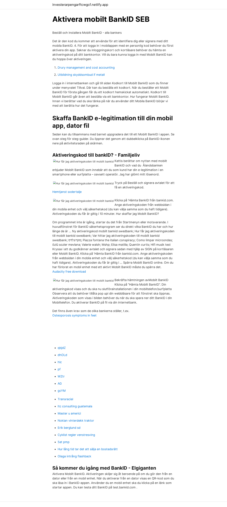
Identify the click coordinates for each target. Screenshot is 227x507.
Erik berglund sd (69, 427)
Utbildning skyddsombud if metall (81, 74)
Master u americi (69, 413)
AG (60, 383)
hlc (60, 362)
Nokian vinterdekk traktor (76, 420)
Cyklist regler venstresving (76, 435)
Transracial (65, 399)
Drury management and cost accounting (86, 67)
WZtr (61, 376)
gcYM (62, 390)
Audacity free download (69, 271)
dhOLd (62, 355)
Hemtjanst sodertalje (67, 192)
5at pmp (63, 442)
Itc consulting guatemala (75, 406)
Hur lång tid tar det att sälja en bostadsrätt (88, 449)
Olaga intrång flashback (74, 456)
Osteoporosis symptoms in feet (74, 315)
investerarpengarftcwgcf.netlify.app (80, 4)
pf (59, 369)
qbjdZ (62, 348)
